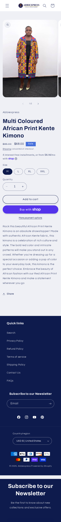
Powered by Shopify (41, 466)
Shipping (7, 149)
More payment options (30, 218)
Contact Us (13, 372)
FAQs (10, 380)
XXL (42, 171)
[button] (7, 6)
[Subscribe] (50, 403)
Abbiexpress (24, 466)
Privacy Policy (15, 341)
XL (29, 171)
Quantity (8, 179)
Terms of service (16, 357)
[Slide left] (23, 103)
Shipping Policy (16, 364)
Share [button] (10, 294)
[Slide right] (38, 103)
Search (11, 333)
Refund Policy (15, 349)
